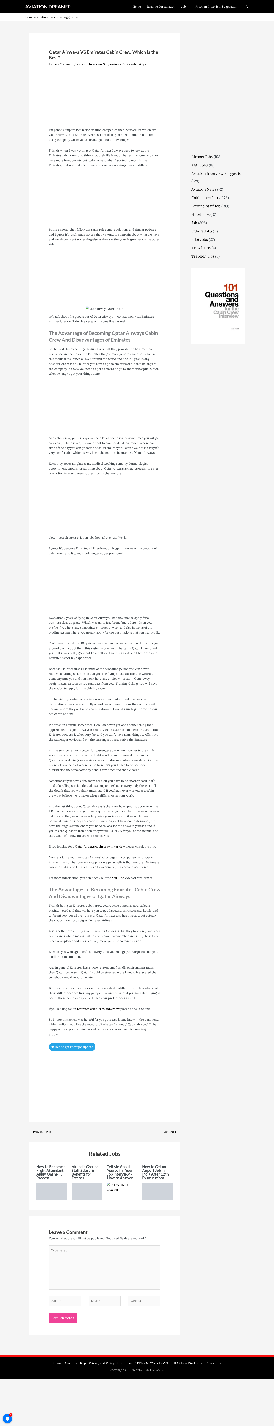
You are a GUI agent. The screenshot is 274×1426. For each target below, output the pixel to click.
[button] (246, 6)
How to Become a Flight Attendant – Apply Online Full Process (51, 1172)
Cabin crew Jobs (205, 197)
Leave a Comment (61, 64)
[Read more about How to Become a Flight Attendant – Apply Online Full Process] (51, 1191)
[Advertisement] (104, 100)
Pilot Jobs (199, 239)
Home (137, 6)
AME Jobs (199, 165)
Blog (83, 1363)
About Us (70, 1363)
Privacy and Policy (101, 1363)
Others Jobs (201, 231)
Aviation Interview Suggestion (216, 6)
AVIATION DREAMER (48, 6)
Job (183, 6)
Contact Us (213, 1363)
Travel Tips (201, 247)
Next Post (171, 1132)
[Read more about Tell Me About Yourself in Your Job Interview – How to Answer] (122, 1187)
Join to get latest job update (73, 1047)
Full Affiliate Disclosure (187, 1363)
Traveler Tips (202, 256)
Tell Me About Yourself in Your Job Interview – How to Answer (120, 1172)
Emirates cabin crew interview (98, 1009)
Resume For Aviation (161, 6)
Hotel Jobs (200, 214)
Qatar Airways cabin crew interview (100, 846)
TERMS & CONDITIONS (151, 1363)
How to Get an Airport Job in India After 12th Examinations (155, 1172)
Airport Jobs (202, 156)
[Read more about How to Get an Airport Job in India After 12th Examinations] (157, 1191)
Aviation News (203, 189)
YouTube (118, 878)
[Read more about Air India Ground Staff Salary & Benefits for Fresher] (87, 1191)
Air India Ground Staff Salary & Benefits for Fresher (85, 1172)
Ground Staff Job (206, 206)
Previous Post (40, 1132)
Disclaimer (124, 1363)
